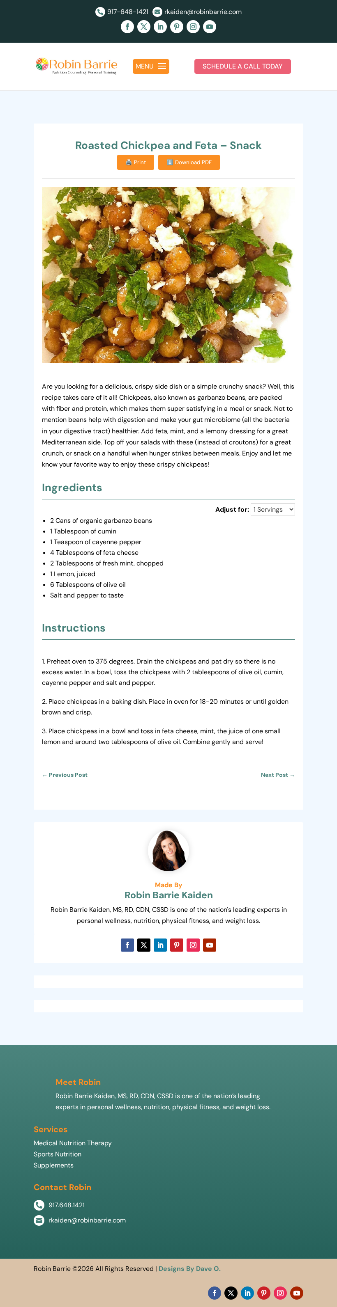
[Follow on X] (143, 26)
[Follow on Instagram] (193, 26)
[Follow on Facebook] (127, 26)
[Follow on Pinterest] (176, 26)
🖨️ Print (135, 162)
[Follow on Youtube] (209, 26)
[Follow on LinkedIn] (160, 26)
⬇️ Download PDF (189, 162)
